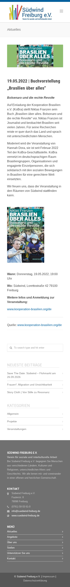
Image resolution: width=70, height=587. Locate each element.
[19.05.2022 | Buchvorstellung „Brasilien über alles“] (35, 56)
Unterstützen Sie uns (18, 553)
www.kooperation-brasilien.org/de (29, 309)
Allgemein (13, 413)
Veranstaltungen (16, 429)
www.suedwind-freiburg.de (25, 515)
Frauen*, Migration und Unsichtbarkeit (29, 384)
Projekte (12, 421)
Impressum (49, 576)
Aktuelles (12, 531)
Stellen (11, 547)
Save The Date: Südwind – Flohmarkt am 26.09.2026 (31, 375)
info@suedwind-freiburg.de (26, 511)
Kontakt (11, 558)
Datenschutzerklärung (35, 580)
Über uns (12, 542)
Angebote (12, 537)
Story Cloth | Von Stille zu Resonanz (28, 392)
